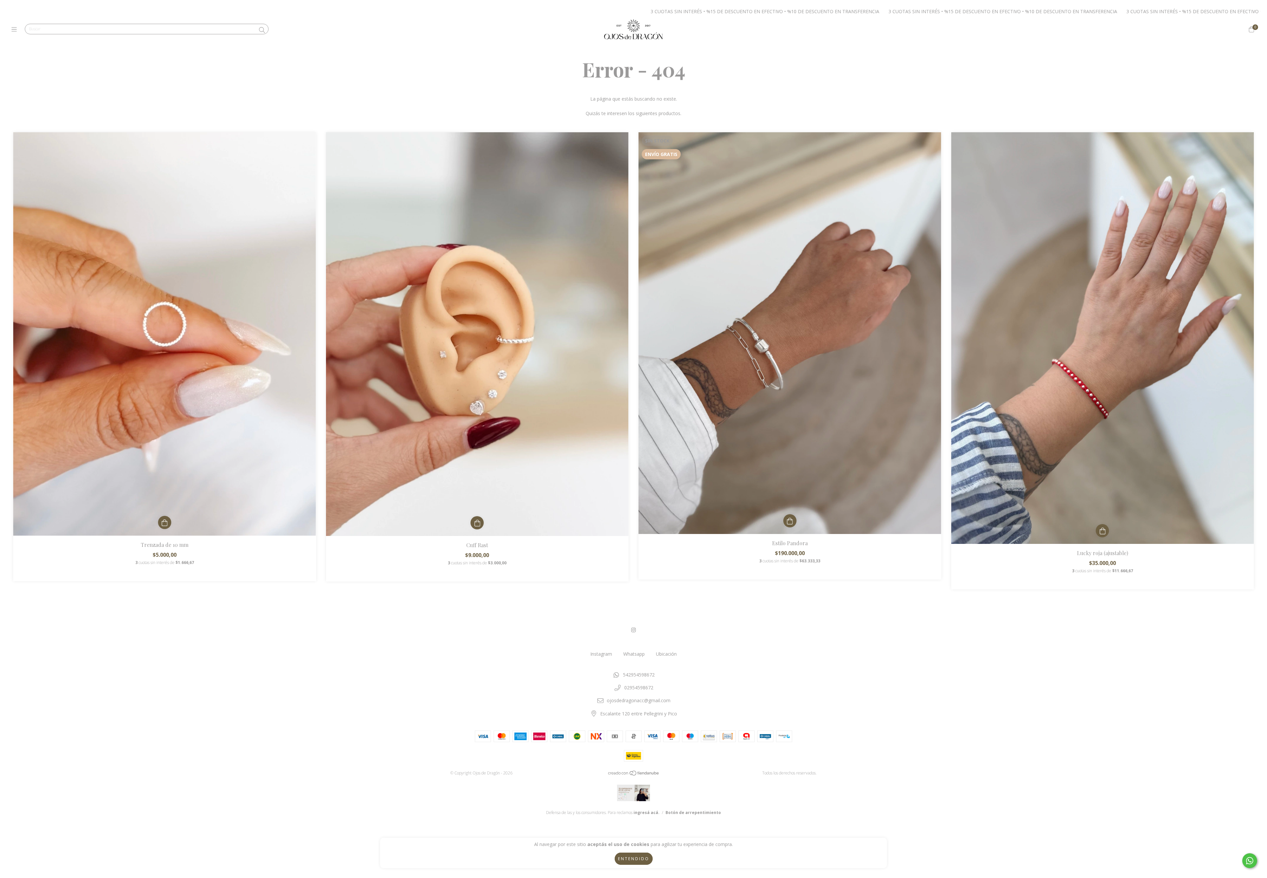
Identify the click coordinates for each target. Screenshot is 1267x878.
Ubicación (666, 654)
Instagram (601, 654)
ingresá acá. (647, 812)
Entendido (633, 859)
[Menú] (16, 29)
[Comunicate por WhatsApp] (1249, 860)
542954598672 (639, 675)
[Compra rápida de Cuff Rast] (477, 522)
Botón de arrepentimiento (693, 812)
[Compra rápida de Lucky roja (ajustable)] (1102, 530)
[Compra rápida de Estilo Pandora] (789, 520)
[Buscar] (262, 30)
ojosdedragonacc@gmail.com (638, 700)
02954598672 (638, 687)
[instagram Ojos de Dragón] (633, 630)
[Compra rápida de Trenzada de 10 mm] (164, 522)
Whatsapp (634, 654)
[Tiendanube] (633, 774)
